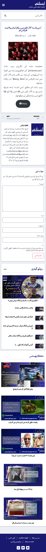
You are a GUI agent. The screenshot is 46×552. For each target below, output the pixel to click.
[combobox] (25, 15)
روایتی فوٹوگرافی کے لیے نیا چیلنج (23, 389)
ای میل (41, 226)
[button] (3, 5)
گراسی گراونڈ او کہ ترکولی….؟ (24, 345)
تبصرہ (41, 184)
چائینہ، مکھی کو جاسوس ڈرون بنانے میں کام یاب (23, 422)
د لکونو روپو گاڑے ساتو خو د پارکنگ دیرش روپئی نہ (23, 300)
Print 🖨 (23, 103)
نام (42, 216)
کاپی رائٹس (11, 538)
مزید (5, 269)
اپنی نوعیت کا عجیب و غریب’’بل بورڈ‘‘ (23, 455)
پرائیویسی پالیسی (16, 541)
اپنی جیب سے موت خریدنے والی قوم (23, 523)
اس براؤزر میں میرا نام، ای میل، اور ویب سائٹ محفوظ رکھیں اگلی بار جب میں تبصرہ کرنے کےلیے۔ (23, 249)
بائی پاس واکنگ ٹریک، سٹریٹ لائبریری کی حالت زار (18, 327)
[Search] (4, 15)
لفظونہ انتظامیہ (23, 538)
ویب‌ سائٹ (40, 236)
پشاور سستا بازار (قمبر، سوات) (24, 308)
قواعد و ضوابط (29, 541)
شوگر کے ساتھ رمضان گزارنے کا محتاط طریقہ (19, 317)
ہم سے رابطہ (35, 538)
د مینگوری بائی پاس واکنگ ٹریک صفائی (20, 335)
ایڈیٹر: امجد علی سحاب (37, 7)
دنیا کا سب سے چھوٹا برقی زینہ (23, 489)
